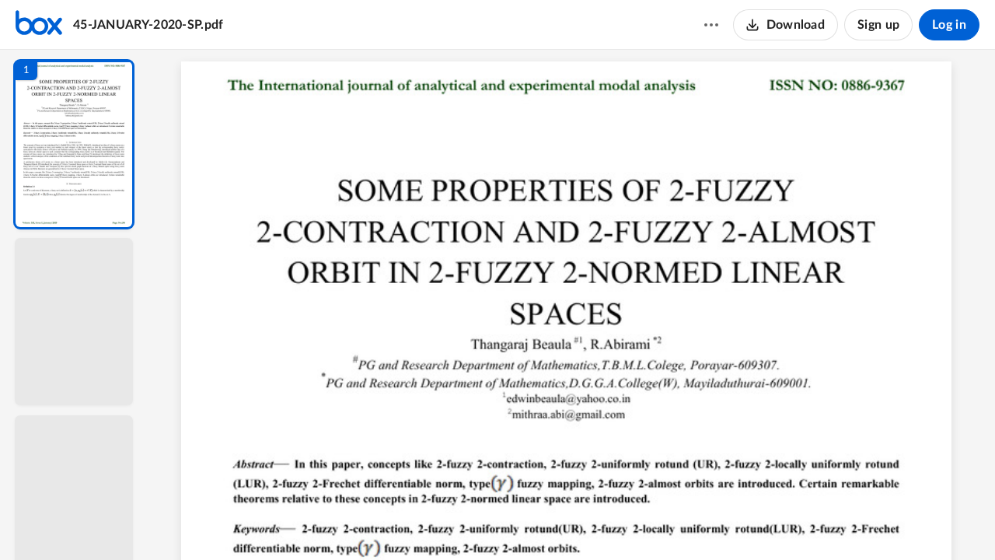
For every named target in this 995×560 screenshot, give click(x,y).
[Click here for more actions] (711, 24)
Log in (949, 25)
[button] (74, 144)
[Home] (39, 25)
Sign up (878, 25)
